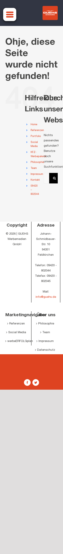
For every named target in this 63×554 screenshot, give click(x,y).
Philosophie (37, 162)
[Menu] (9, 14)
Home (34, 124)
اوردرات (31, 364)
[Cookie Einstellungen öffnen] (6, 549)
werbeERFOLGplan (17, 341)
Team (34, 168)
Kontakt (35, 180)
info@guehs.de (46, 297)
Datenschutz (46, 349)
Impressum (37, 174)
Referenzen (37, 130)
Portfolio (36, 136)
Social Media (17, 332)
